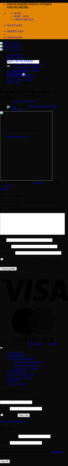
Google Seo (53, 343)
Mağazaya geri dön (24, 101)
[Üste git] (1, 347)
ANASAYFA (14, 54)
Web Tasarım (35, 343)
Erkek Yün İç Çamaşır (26, 67)
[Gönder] (8, 66)
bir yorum (37, 182)
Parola (4, 408)
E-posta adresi (9, 436)
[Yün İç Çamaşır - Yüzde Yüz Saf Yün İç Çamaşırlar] (10, 46)
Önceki (6, 185)
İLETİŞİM (13, 83)
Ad (3, 239)
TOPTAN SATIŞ (16, 73)
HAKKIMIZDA (16, 58)
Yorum (5, 211)
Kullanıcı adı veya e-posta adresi (19, 398)
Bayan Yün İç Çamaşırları (28, 64)
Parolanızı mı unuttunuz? (13, 421)
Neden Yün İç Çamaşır (19, 377)
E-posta (5, 246)
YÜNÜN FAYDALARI (20, 374)
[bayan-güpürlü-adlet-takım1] (26, 179)
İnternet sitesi (7, 252)
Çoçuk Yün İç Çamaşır (26, 70)
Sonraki (6, 188)
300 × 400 (17, 109)
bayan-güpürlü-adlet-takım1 (42, 106)
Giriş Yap (23, 415)
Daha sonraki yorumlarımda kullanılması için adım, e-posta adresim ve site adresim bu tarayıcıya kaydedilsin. (31, 261)
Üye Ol (4, 461)
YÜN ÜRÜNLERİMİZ (20, 61)
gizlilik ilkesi (57, 452)
